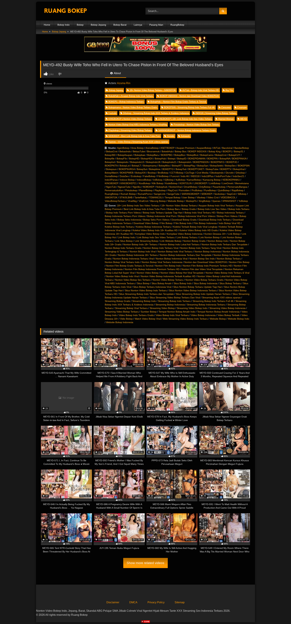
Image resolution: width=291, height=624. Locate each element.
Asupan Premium (185, 148)
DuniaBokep (111, 176)
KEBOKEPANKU (231, 179)
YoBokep (243, 201)
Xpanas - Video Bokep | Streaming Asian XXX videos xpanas (138, 142)
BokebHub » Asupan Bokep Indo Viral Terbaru (130, 96)
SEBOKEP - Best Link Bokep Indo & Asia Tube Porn (134, 136)
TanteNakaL (140, 197)
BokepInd (110, 162)
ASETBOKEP (167, 148)
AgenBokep (123, 148)
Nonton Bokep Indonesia (208, 251)
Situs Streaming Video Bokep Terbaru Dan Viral (175, 297)
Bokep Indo (63, 24)
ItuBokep (180, 179)
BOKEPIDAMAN (196, 158)
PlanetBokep (146, 190)
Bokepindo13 (137, 162)
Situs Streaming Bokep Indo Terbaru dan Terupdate (146, 294)
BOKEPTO (168, 169)
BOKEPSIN (244, 165)
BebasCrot (111, 151)
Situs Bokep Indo (183, 283)
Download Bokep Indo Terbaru (215, 219)
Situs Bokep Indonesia (205, 283)
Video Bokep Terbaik (228, 315)
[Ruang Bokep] (65, 11)
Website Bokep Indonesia (119, 322)
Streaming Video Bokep (162, 308)
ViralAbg (132, 201)
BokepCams (206, 155)
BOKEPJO (231, 162)
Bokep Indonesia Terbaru (230, 212)
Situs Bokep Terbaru (230, 283)
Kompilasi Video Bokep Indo (150, 233)
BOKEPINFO (217, 162)
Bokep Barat (119, 24)
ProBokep (197, 190)
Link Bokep (234, 233)
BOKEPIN (212, 158)
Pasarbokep (219, 186)
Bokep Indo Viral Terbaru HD (200, 212)
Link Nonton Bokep (209, 237)
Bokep (80, 24)
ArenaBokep (152, 148)
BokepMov (164, 165)
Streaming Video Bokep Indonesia (227, 308)
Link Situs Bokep (124, 241)
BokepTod (181, 169)
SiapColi (231, 194)
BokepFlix (122, 158)
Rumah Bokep (128, 194)
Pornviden (184, 190)
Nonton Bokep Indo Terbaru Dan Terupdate (225, 244)
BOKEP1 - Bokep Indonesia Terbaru (126, 101)
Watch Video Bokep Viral (148, 318)
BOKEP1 (227, 151)
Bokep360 (110, 155)
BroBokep (163, 172)
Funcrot (175, 176)
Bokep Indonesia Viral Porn (161, 216)
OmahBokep (190, 186)
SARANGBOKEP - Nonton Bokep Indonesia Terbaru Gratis (187, 130)
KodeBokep (171, 183)
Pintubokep (131, 190)
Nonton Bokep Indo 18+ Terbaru (140, 244)
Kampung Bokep (212, 179)
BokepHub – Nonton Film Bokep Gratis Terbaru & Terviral (178, 101)
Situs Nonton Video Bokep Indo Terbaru (146, 290)
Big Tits (229, 90)
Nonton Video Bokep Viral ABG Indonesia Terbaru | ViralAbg (137, 124)
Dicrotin (230, 172)
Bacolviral (227, 148)
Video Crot (213, 197)
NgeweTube (124, 186)
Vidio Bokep (126, 318)
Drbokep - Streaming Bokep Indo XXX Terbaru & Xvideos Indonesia (156, 113)
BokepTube (212, 169)
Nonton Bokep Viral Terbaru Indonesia (162, 262)
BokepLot (125, 165)
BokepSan (202, 165)
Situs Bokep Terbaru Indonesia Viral (152, 287)
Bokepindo (122, 162)
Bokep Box (180, 151)
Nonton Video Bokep (147, 272)
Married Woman (226, 119)
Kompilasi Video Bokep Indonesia (184, 233)
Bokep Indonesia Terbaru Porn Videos (125, 216)
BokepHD (134, 158)
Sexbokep (219, 194)
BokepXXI (140, 172)
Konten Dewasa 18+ (215, 233)
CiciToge (190, 172)
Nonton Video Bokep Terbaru (168, 279)
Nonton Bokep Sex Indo (202, 258)
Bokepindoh (185, 162)
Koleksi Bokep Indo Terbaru (119, 226)
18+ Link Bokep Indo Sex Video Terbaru (138, 205)
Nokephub (161, 186)
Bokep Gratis (189, 209)
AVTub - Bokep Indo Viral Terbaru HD (200, 90)
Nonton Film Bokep (239, 262)
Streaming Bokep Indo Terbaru (174, 301)
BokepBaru (153, 155)
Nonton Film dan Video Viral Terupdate (202, 269)
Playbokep (160, 190)
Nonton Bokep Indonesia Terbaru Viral (133, 258)
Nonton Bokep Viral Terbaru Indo (122, 262)
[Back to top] (280, 614)
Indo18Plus (208, 176)
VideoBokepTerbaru (115, 201)
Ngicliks (137, 186)
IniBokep (157, 179)
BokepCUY (234, 155)
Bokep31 (238, 151)
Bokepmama (150, 165)
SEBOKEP (206, 194)
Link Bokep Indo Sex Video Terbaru (156, 237)
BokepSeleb (216, 165)
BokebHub (167, 151)
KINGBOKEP (111, 183)
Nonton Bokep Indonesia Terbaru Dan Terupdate (186, 255)
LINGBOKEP (200, 183)
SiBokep (242, 194)
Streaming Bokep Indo (144, 301)
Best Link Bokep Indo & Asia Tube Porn (144, 209)
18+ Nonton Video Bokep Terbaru (179, 205)
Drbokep (240, 172)
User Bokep (188, 197)
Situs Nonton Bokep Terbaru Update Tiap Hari (197, 287)
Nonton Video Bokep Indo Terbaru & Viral (227, 272)
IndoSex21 (238, 176)
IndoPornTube (223, 176)
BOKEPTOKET (196, 169)
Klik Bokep (157, 183)
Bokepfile (110, 158)
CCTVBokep (176, 172)
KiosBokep (144, 183)
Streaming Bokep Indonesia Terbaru (206, 304)
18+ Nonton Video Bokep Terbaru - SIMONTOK (153, 90)
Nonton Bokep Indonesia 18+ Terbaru (138, 255)
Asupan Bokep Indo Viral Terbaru (216, 205)
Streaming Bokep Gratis (117, 301)
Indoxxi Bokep (127, 179)
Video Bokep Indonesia (203, 315)
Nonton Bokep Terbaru (229, 258)
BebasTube (139, 151)
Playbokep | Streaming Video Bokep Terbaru (130, 130)
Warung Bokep (158, 201)
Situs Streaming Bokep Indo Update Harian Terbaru (203, 294)
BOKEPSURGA (127, 169)
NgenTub (111, 186)
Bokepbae (139, 155)
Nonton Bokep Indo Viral (143, 251)
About (117, 73)
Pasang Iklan (156, 24)
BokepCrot (221, 155)
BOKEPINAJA (239, 158)
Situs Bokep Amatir (162, 283)
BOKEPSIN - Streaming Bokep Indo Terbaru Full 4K (189, 107)
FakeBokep (149, 176)
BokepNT (177, 165)
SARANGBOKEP (190, 194)
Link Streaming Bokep (146, 241)
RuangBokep (177, 24)
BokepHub (160, 158)
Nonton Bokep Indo (217, 241)
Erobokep (136, 176)
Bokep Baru (173, 209)
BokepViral (239, 169)
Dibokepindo (217, 172)
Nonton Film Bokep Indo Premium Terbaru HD (207, 265)
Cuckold (112, 113)
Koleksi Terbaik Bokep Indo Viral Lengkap (195, 226)
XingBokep (204, 201)
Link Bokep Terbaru (187, 237)
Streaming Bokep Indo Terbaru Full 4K (213, 301)
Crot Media (202, 172)
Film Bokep (166, 223)
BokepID (181, 158)
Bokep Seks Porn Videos (156, 219)
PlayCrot (172, 190)
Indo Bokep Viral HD (229, 223)
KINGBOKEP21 (128, 183)
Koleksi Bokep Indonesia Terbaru (153, 226)
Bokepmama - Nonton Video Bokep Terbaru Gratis (132, 107)
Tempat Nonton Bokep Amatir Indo (177, 311)
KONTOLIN (186, 183)
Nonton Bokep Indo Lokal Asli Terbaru (179, 244)
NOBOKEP (148, 186)
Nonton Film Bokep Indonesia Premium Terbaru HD (152, 269)
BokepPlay (189, 165)
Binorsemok (153, 151)
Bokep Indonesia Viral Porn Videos (196, 216)
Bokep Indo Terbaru (238, 209)
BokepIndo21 (169, 162)
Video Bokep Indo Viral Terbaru (172, 315)
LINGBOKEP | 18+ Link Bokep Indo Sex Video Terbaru (185, 119)
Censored (226, 107)
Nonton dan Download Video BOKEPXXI (205, 262)
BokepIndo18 (153, 162)
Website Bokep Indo (238, 318)
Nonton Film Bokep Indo (168, 265)
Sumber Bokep (149, 311)
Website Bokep (176, 201)
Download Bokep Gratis (184, 219)
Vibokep (201, 197)
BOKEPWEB (126, 172)
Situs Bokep (143, 283)
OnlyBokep (205, 186)
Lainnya (138, 24)
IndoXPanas (111, 179)
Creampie (242, 107)
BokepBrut (192, 155)
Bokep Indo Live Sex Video (212, 209)
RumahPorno (145, 194)
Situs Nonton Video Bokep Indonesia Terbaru (193, 290)
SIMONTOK (111, 197)
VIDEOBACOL (228, 197)
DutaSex (124, 176)
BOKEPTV (225, 169)
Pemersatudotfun (114, 190)
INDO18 (195, 176)
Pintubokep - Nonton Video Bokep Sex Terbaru (196, 124)
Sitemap (180, 602)
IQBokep (169, 179)
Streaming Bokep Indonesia (170, 304)
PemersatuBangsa (237, 186)
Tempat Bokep (172, 197)
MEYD (243, 119)
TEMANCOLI (156, 197)
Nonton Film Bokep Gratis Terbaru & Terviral (129, 265)
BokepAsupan (125, 155)
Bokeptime (154, 169)
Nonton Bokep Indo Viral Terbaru (175, 251)
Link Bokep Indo (126, 237)
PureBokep (210, 190)
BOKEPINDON (201, 162)
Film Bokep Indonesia (205, 223)
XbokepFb (191, 201)
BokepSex (230, 165)
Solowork (185, 136)
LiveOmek (227, 183)
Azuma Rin (123, 83)
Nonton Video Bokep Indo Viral (122, 276)
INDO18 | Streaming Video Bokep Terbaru (216, 113)
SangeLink (159, 194)
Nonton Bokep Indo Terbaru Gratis (123, 248)
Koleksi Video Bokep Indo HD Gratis (199, 230)
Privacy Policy (156, 602)
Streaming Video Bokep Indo (192, 308)
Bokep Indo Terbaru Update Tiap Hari (163, 212)
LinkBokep (214, 183)
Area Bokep (137, 148)
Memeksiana (242, 183)
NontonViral (175, 186)
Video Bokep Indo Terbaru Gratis (136, 315)
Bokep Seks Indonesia (129, 219)
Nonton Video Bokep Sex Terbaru (133, 279)
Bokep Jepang (98, 24)
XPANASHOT (229, 201)
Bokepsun (111, 169)
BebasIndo (125, 151)
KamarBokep (194, 179)
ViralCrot (143, 201)
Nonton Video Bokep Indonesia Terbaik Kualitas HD (168, 276)
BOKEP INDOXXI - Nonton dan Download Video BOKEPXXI (189, 96)
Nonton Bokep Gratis (194, 241)
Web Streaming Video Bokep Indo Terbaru (185, 318)
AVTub (216, 148)
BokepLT (136, 165)
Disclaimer (112, 602)
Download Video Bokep (146, 223)
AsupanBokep (204, 148)
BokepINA (225, 158)
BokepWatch (111, 172)
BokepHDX (147, 158)
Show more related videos (145, 563)
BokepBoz (179, 155)
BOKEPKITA (111, 165)
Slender (170, 136)
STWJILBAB (125, 197)
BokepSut (142, 169)
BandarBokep (241, 148)
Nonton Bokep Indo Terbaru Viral (160, 248)
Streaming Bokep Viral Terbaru (131, 308)
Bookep (152, 172)
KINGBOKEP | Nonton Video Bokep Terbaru (129, 119)
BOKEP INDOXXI (197, 151)
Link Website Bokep (170, 241)
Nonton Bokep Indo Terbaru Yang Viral (200, 248)
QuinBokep (224, 190)
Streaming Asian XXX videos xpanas (221, 297)
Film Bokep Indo (183, 223)
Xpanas (216, 201)
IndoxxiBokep (144, 179)
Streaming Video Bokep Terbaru (122, 311)
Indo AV (185, 176)
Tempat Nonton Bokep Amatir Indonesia (218, 311)
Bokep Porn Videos (227, 216)
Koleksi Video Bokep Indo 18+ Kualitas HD (155, 230)
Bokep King (214, 151)
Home (47, 24)
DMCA (133, 602)
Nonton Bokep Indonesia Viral (171, 258)
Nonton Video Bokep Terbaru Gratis (204, 279)
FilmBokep (163, 176)
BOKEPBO (166, 155)
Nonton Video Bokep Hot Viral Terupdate (182, 272)
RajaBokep (237, 190)
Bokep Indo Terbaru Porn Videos (123, 212)
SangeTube (173, 194)
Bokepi (171, 158)
